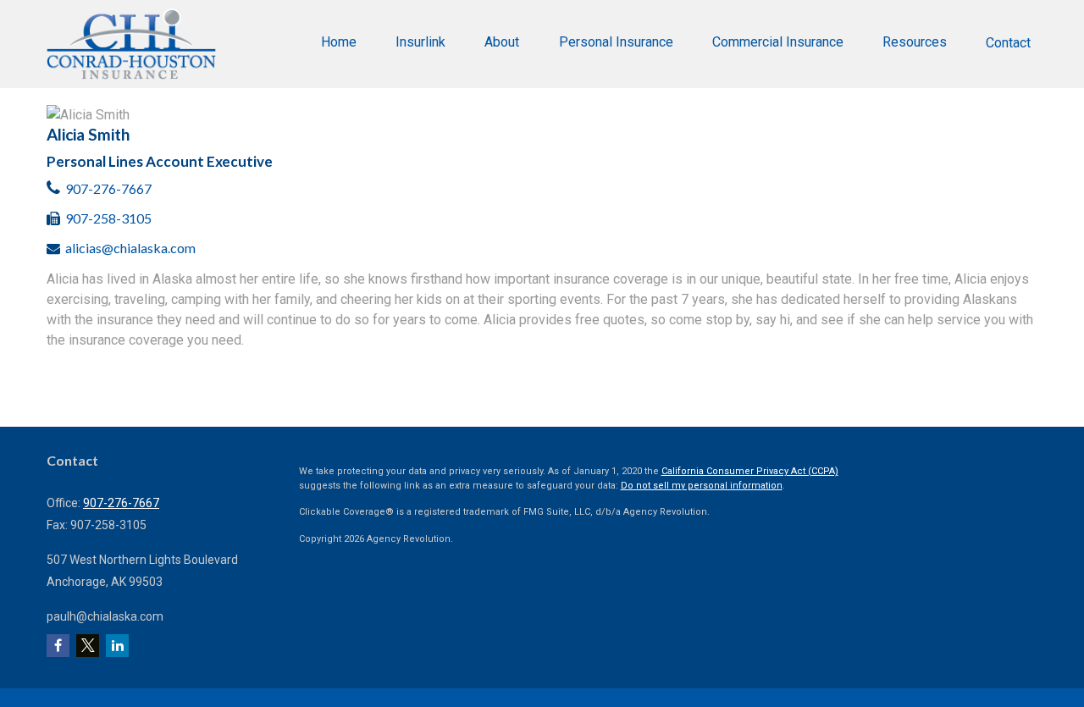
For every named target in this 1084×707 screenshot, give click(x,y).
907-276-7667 (108, 188)
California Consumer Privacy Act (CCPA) (749, 471)
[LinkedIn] (117, 645)
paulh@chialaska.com (105, 616)
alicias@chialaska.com (130, 248)
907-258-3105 (108, 218)
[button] (338, 42)
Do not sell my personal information (702, 485)
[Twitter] (87, 645)
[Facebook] (58, 645)
